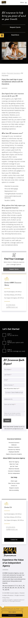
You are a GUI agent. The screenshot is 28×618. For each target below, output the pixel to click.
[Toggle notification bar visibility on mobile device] (2, 606)
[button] (2, 35)
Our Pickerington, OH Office (13, 292)
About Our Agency (14, 461)
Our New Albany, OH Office (12, 295)
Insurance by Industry (14, 449)
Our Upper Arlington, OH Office (14, 298)
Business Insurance (14, 447)
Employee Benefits (14, 452)
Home (4, 73)
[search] (18, 2)
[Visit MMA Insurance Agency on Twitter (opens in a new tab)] (5, 534)
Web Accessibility (14, 490)
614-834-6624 (10, 305)
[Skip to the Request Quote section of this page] (13, 27)
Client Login (14, 481)
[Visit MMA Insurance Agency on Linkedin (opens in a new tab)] (12, 534)
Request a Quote (14, 488)
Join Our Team (14, 466)
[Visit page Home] (3, 2)
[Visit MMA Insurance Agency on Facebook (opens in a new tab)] (8, 534)
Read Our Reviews (14, 468)
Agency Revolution (8, 595)
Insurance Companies (14, 471)
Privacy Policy (6, 597)
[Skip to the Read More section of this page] (13, 35)
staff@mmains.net (12, 307)
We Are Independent (14, 473)
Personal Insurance (13, 73)
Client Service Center (14, 483)
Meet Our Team (14, 464)
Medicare (14, 445)
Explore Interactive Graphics (14, 454)
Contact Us (14, 485)
